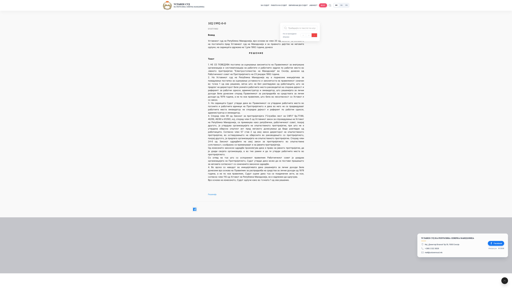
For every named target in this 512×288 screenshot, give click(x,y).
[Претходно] (303, 35)
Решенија (212, 194)
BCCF (323, 5)
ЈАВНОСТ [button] (313, 5)
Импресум (492, 248)
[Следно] (309, 35)
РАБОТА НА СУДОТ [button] (279, 5)
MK (336, 5)
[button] (504, 280)
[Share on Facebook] (194, 209)
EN (346, 5)
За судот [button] (265, 5)
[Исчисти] (314, 35)
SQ (341, 5)
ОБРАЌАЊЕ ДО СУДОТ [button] (298, 5)
